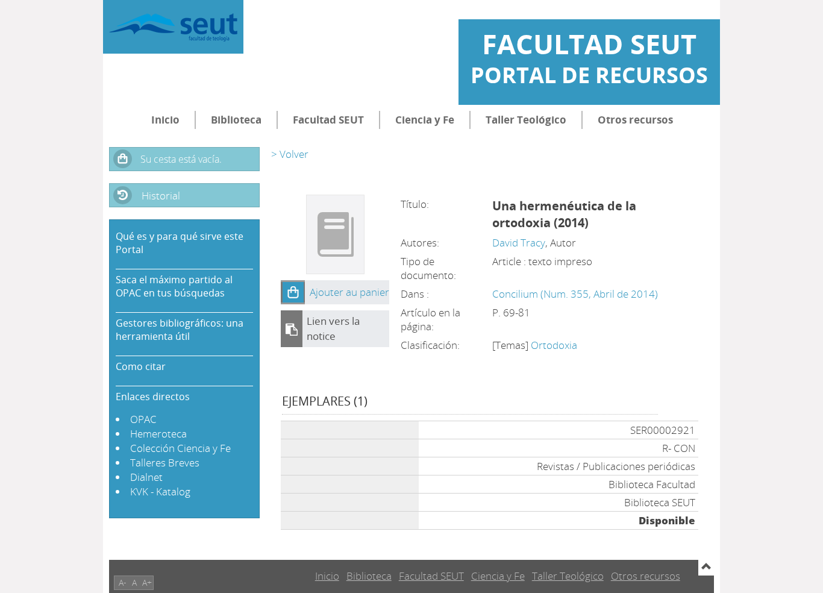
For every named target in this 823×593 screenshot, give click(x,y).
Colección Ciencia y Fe (180, 448)
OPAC (143, 419)
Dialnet (146, 477)
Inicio (165, 120)
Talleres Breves (164, 462)
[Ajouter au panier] (293, 292)
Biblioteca (236, 120)
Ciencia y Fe (424, 120)
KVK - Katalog (160, 491)
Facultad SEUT (328, 120)
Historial (161, 195)
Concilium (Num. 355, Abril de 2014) (575, 294)
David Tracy (518, 242)
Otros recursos (635, 120)
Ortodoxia (554, 345)
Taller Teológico (526, 120)
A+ (147, 582)
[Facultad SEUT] (173, 27)
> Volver (289, 154)
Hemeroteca (158, 434)
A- (123, 582)
